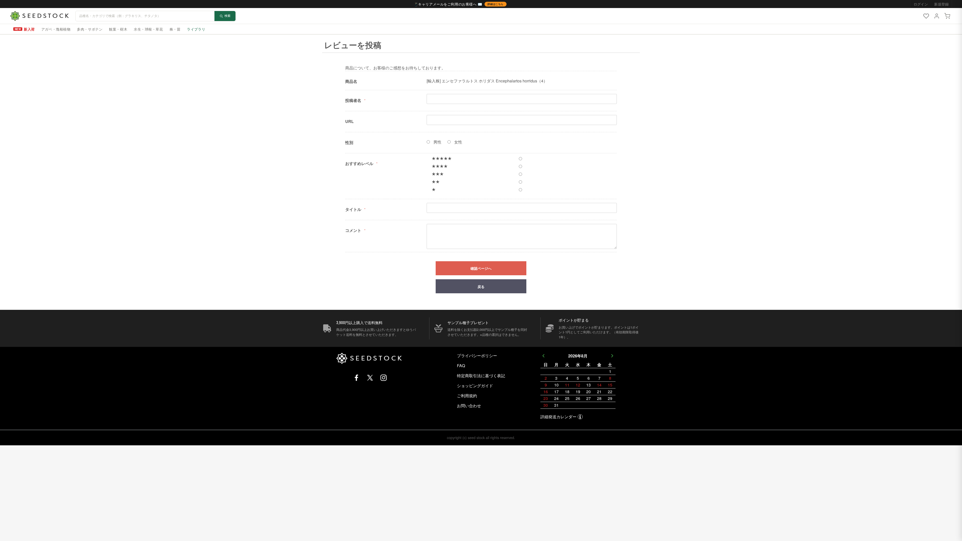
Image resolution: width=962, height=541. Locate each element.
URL (349, 121)
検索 (227, 16)
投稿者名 (353, 100)
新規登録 (941, 4)
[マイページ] (936, 16)
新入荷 (29, 29)
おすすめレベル (359, 163)
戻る (481, 286)
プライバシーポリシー (477, 355)
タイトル (353, 209)
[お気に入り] (926, 16)
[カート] (947, 16)
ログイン (921, 4)
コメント (353, 230)
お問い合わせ (469, 406)
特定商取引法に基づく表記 (481, 375)
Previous (543, 356)
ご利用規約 (467, 395)
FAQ (461, 365)
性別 (349, 142)
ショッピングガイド (475, 385)
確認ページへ (481, 268)
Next (612, 356)
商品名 (351, 81)
